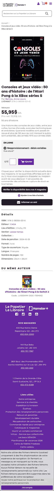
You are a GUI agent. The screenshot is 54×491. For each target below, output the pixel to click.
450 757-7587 (27, 351)
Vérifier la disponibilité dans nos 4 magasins (24, 189)
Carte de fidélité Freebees (27, 444)
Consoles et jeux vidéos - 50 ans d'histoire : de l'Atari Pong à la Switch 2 (27, 290)
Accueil (4, 23)
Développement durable (27, 418)
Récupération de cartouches (27, 421)
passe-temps (16, 232)
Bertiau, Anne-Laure (15, 99)
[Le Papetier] (15, 5)
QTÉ (6, 161)
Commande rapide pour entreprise (27, 424)
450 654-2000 (27, 334)
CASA (13, 224)
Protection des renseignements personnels (27, 412)
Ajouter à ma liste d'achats (32, 195)
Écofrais (27, 408)
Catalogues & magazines (27, 428)
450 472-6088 (27, 385)
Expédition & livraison (27, 405)
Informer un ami (29, 202)
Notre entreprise (27, 399)
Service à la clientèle (27, 402)
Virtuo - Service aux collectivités (27, 434)
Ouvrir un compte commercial (27, 431)
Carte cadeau (27, 447)
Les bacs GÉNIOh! (27, 437)
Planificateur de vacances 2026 (27, 440)
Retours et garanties (27, 415)
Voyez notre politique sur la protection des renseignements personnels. (22, 481)
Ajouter (28, 161)
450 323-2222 (27, 368)
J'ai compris (27, 488)
